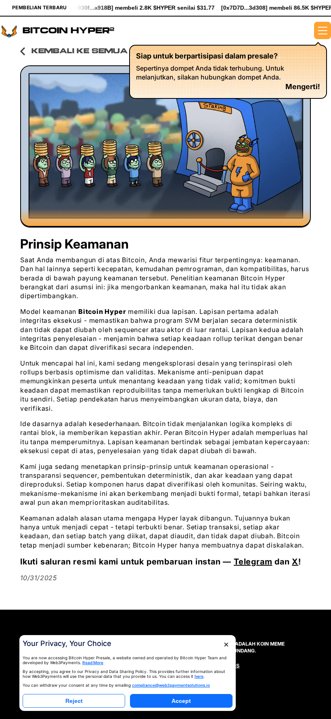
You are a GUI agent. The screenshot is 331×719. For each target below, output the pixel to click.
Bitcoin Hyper (102, 311)
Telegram (253, 561)
